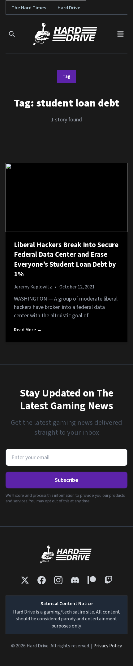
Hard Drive (69, 7)
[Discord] (75, 580)
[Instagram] (58, 580)
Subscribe (66, 480)
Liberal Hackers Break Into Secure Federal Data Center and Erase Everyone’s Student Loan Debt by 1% (66, 259)
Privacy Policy (107, 645)
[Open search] (12, 34)
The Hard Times (28, 7)
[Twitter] (25, 580)
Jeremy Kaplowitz (33, 286)
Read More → (28, 329)
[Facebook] (41, 580)
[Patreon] (92, 580)
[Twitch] (108, 580)
